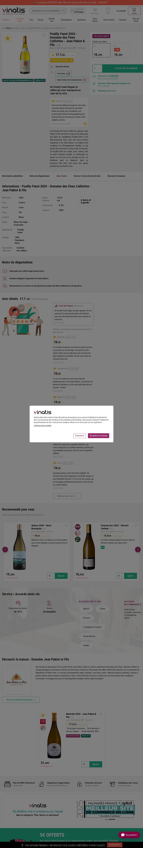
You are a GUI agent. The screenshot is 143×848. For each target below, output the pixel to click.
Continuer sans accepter (42, 425)
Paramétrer (79, 435)
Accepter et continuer (98, 435)
